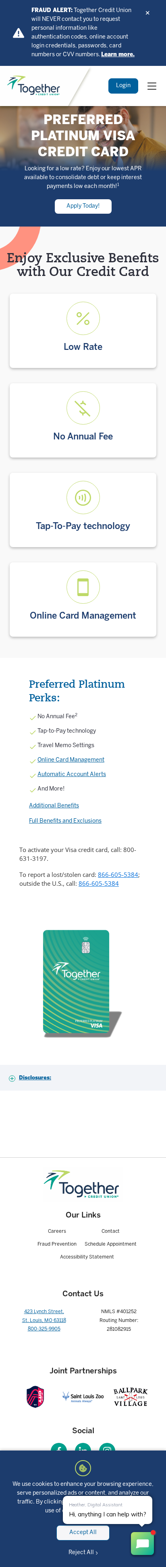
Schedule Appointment (111, 1244)
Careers (57, 1231)
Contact (111, 1231)
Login (123, 85)
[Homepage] (83, 1184)
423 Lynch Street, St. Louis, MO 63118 (44, 1316)
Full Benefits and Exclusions (65, 821)
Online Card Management (70, 760)
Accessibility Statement (87, 1257)
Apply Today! (83, 206)
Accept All (83, 1532)
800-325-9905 (44, 1329)
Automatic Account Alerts (71, 774)
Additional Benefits (54, 806)
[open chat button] (142, 1543)
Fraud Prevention (57, 1244)
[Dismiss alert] (147, 12)
